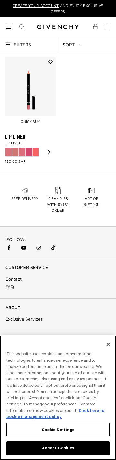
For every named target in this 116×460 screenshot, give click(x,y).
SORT (69, 44)
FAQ (9, 286)
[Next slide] (49, 152)
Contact (13, 279)
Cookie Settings (58, 429)
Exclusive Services (24, 319)
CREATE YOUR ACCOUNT (36, 5)
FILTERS (22, 44)
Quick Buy (30, 121)
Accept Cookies (58, 448)
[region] (58, 397)
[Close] (108, 344)
